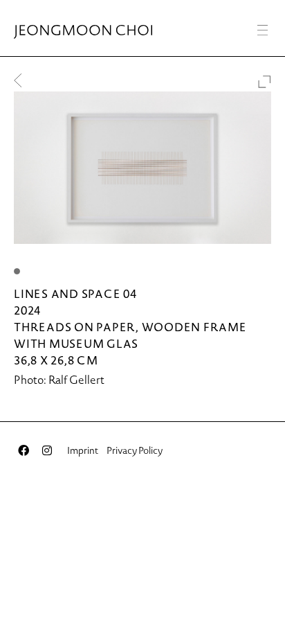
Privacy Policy (135, 450)
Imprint (82, 450)
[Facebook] (23, 450)
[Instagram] (47, 450)
